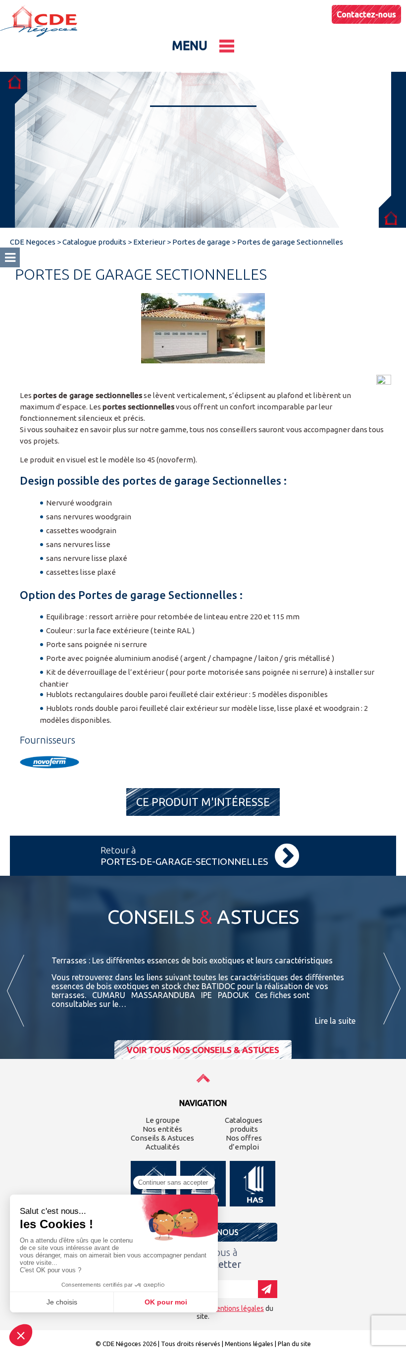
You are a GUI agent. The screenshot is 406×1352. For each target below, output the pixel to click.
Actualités (163, 1147)
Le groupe (163, 1120)
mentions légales (237, 1308)
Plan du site (294, 1343)
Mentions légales (249, 1343)
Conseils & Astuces (162, 1138)
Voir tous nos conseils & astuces (203, 1049)
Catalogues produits (243, 1124)
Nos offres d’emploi (244, 1142)
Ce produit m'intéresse (203, 802)
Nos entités (162, 1129)
